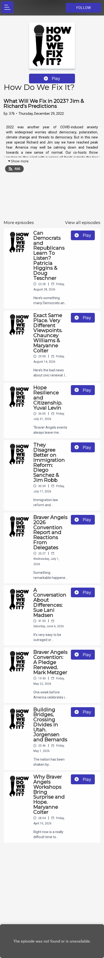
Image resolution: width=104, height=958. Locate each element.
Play (56, 78)
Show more (20, 161)
